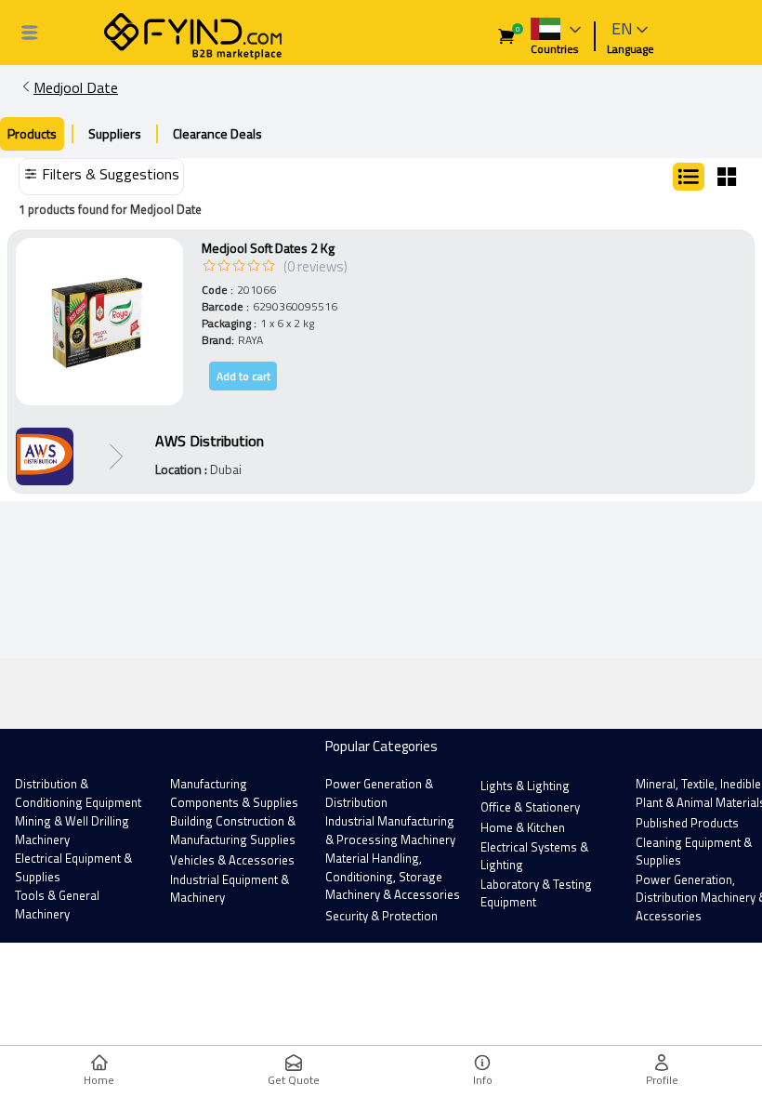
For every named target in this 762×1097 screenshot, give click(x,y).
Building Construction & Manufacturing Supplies (233, 830)
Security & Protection (381, 915)
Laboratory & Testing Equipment (536, 893)
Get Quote (294, 1080)
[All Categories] (30, 32)
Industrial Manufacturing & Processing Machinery (390, 830)
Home (99, 1080)
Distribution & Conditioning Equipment (78, 793)
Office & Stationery (530, 807)
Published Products (687, 822)
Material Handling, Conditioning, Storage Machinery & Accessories (392, 876)
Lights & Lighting (525, 785)
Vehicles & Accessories (232, 860)
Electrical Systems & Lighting (534, 856)
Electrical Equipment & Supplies (73, 867)
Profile (662, 1080)
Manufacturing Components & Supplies (234, 793)
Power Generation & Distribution (379, 793)
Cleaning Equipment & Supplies (694, 851)
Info (483, 1080)
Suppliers (114, 133)
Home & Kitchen (522, 827)
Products (32, 133)
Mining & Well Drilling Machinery (72, 830)
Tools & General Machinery (57, 904)
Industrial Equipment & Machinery (229, 888)
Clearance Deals (217, 133)
